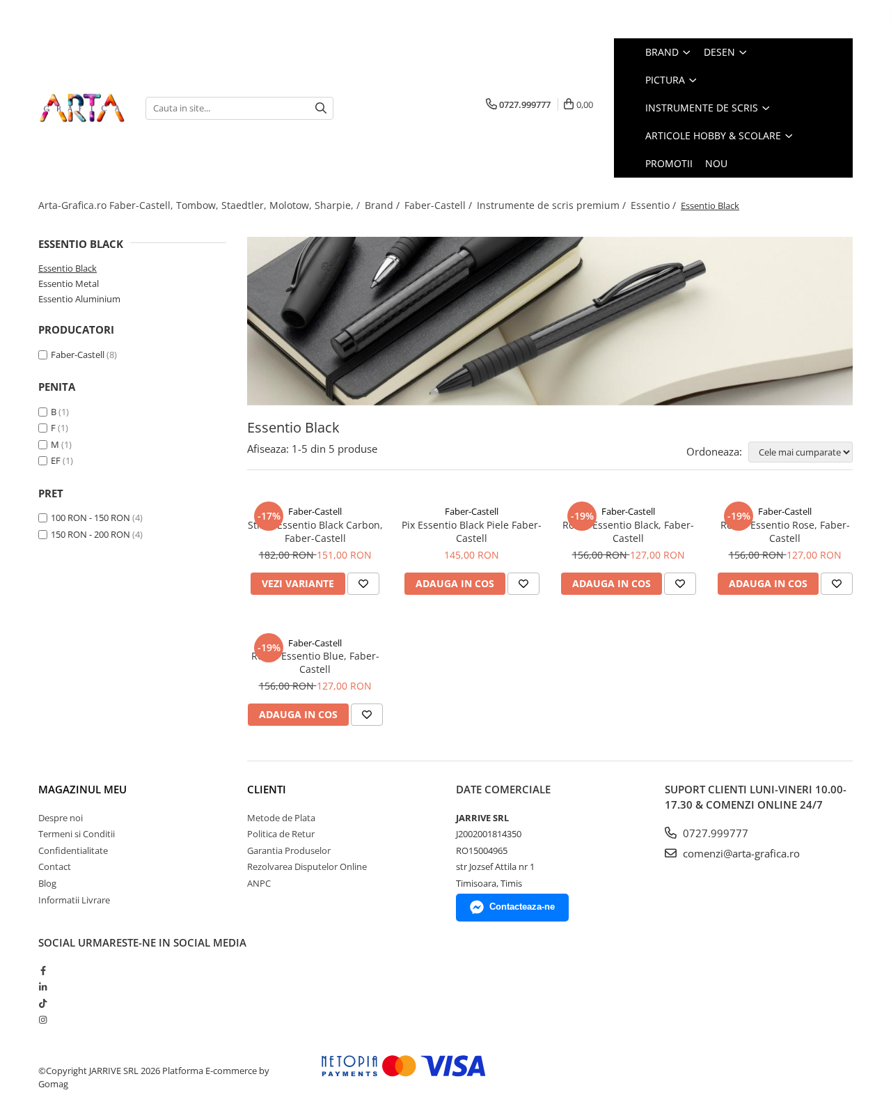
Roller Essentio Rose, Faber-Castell (785, 531)
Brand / (383, 205)
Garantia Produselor (289, 850)
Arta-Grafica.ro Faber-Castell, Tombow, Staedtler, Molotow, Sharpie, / (200, 205)
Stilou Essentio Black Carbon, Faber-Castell (315, 531)
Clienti (266, 789)
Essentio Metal (68, 283)
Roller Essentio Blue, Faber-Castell (315, 662)
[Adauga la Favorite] (363, 584)
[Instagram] (42, 1019)
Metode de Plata (281, 817)
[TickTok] (42, 1003)
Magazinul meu (82, 789)
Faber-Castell (77, 354)
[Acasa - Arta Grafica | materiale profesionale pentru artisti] (81, 108)
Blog (47, 883)
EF (56, 460)
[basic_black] (550, 321)
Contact (54, 866)
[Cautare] (320, 108)
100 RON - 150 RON (90, 517)
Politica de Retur (281, 833)
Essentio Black (67, 268)
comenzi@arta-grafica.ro (740, 853)
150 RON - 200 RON (90, 534)
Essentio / (655, 205)
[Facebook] (42, 970)
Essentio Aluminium (79, 299)
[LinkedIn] (42, 987)
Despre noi (60, 817)
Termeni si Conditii (76, 833)
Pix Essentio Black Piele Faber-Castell (472, 531)
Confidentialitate (73, 850)
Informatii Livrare (74, 900)
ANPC (259, 883)
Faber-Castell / (439, 205)
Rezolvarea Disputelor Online (307, 866)
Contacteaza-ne (522, 906)
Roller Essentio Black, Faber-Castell (628, 531)
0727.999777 (714, 833)
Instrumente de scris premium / (553, 205)
